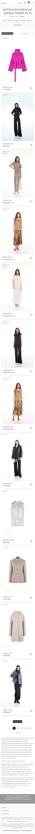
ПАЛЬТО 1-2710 (7, 597)
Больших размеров (20, 20)
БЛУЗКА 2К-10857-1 (9, 540)
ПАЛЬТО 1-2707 (7, 653)
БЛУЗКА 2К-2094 (8, 370)
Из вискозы (22, 22)
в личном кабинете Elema (17, 796)
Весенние (9, 22)
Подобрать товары (7, 33)
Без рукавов (11, 20)
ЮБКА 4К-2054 (7, 257)
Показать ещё (17, 25)
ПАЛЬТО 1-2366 (7, 710)
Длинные (15, 22)
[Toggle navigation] (32, 3)
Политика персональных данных (12, 830)
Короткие (28, 22)
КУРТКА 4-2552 (7, 483)
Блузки (5, 20)
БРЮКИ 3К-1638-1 (8, 144)
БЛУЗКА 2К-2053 (8, 427)
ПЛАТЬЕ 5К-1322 (8, 314)
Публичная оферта (27, 830)
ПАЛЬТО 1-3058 (7, 87)
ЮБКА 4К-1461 (7, 200)
